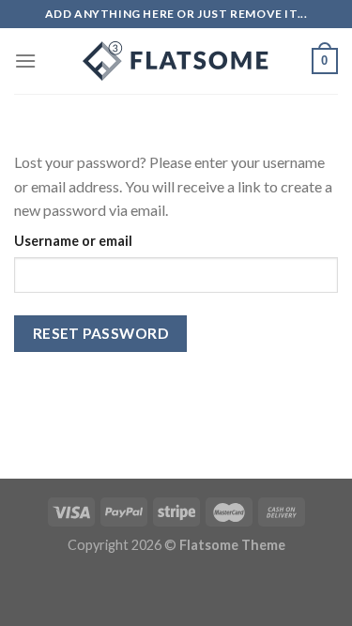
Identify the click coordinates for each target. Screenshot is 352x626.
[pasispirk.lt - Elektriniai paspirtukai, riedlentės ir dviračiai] (176, 61)
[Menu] (25, 61)
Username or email (73, 241)
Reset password (101, 333)
